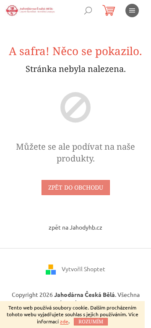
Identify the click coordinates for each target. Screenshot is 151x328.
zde (64, 321)
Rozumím (90, 321)
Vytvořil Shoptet (83, 268)
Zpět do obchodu (75, 187)
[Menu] (132, 10)
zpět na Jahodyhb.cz (75, 227)
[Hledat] (88, 10)
